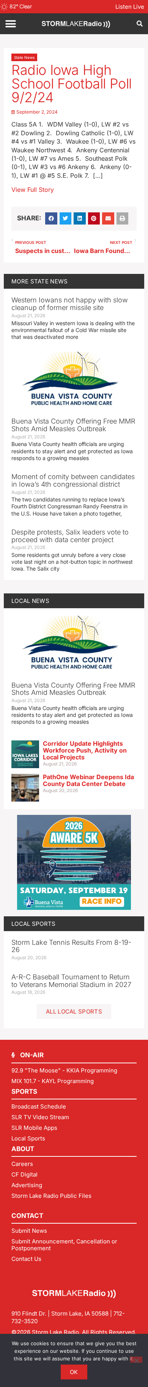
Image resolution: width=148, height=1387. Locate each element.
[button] (10, 23)
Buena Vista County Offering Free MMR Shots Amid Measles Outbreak (73, 425)
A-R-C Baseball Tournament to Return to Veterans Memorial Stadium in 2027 (71, 980)
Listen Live (129, 6)
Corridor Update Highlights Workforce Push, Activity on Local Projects (85, 750)
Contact (27, 1215)
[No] (136, 1360)
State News (24, 57)
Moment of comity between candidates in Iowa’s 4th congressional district (73, 480)
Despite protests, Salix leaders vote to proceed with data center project (70, 536)
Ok (74, 1372)
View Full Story (32, 189)
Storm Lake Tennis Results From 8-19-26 (71, 946)
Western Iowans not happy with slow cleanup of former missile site (69, 304)
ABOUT (22, 1149)
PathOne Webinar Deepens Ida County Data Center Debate (88, 780)
